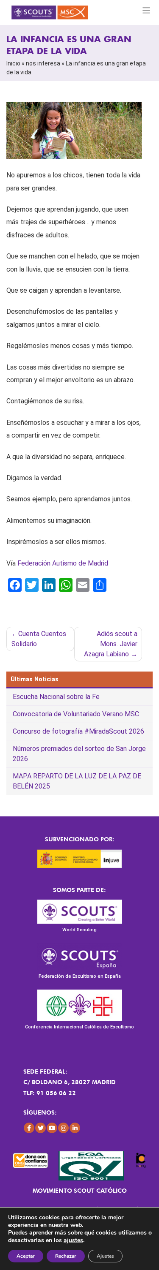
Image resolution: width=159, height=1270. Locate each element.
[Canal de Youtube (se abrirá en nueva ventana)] (52, 1128)
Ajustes (105, 1256)
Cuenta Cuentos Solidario (38, 639)
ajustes (73, 1240)
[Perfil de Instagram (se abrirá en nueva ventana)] (63, 1128)
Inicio (13, 63)
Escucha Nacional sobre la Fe (56, 697)
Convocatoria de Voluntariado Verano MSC (76, 714)
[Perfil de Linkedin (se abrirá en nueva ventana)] (75, 1128)
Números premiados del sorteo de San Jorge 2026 (79, 754)
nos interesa (43, 63)
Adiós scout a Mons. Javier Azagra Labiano (110, 644)
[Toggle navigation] (146, 10)
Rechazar (65, 1256)
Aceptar (26, 1256)
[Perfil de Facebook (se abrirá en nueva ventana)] (29, 1128)
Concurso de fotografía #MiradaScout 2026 (78, 731)
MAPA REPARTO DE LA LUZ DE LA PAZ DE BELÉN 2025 (77, 781)
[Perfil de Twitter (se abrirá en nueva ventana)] (40, 1128)
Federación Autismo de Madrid (62, 563)
